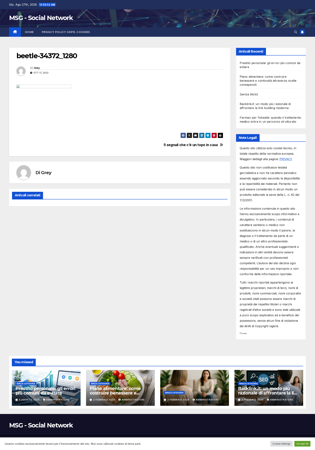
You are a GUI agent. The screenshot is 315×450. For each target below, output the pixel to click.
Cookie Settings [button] (281, 443)
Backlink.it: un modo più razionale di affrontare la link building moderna (269, 393)
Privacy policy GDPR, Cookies (66, 32)
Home (29, 32)
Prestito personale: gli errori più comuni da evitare (45, 391)
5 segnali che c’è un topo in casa (191, 145)
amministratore (57, 399)
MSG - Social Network (41, 18)
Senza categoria (26, 383)
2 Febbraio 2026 (104, 399)
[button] (295, 32)
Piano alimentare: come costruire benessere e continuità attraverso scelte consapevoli (268, 80)
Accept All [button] (302, 443)
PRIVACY (285, 159)
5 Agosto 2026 (29, 399)
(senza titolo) (249, 94)
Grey (37, 68)
